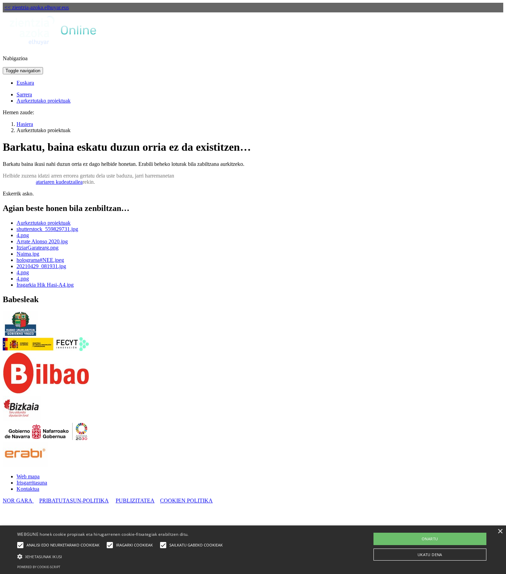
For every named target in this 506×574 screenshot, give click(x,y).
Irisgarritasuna (32, 483)
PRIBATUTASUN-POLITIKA (74, 500)
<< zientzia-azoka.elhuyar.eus (36, 7)
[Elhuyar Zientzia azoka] (53, 47)
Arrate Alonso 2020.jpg (42, 241)
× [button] (500, 531)
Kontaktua (28, 489)
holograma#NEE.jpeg (40, 260)
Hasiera (25, 124)
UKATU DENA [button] (430, 554)
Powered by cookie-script (38, 567)
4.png (23, 235)
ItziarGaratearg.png (38, 248)
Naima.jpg (28, 254)
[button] (121, 556)
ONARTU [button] (430, 538)
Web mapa (28, 476)
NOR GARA (18, 500)
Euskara (25, 83)
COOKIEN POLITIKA (186, 500)
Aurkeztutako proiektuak (44, 101)
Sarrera (24, 94)
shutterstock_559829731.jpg (47, 229)
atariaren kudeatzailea (59, 182)
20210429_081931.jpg (41, 266)
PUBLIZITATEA (135, 500)
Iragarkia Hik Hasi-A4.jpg (45, 285)
